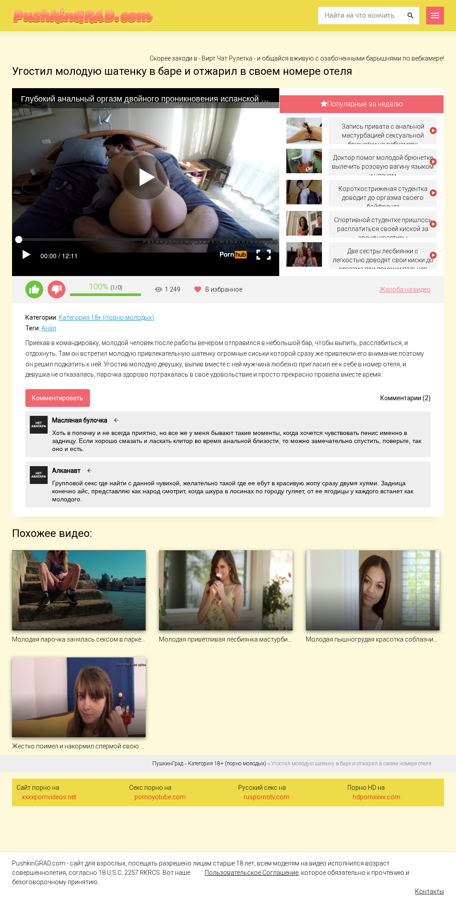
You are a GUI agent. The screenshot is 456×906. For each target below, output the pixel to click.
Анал (48, 328)
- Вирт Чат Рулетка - (228, 58)
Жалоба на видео (405, 289)
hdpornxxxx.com (376, 796)
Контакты (429, 891)
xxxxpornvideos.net (49, 796)
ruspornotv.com (266, 796)
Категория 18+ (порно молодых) (106, 317)
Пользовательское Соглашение (251, 872)
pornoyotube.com (160, 796)
